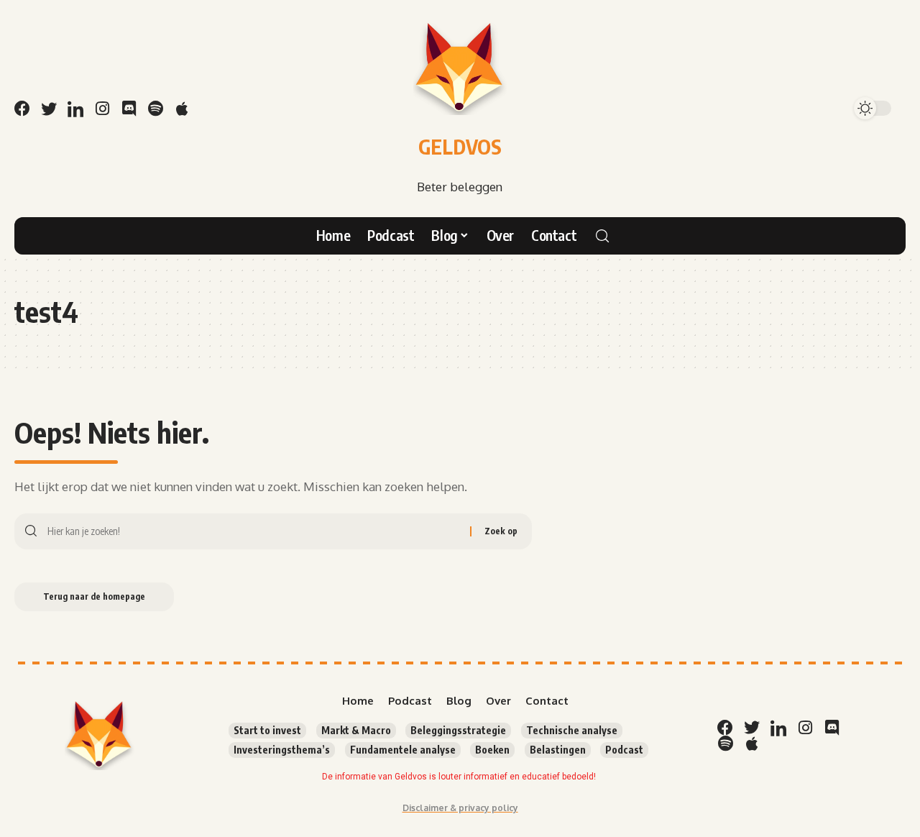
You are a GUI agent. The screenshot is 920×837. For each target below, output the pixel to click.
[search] (602, 236)
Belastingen (558, 750)
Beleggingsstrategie (458, 730)
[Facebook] (22, 108)
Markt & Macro (356, 730)
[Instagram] (102, 108)
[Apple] (182, 108)
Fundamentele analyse (403, 750)
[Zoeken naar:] (253, 531)
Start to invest (267, 730)
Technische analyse (571, 730)
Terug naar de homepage (94, 596)
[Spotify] (155, 108)
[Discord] (129, 108)
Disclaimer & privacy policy (460, 807)
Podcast (624, 750)
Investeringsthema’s (282, 750)
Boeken (492, 750)
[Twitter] (752, 728)
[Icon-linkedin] (75, 108)
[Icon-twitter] (49, 108)
